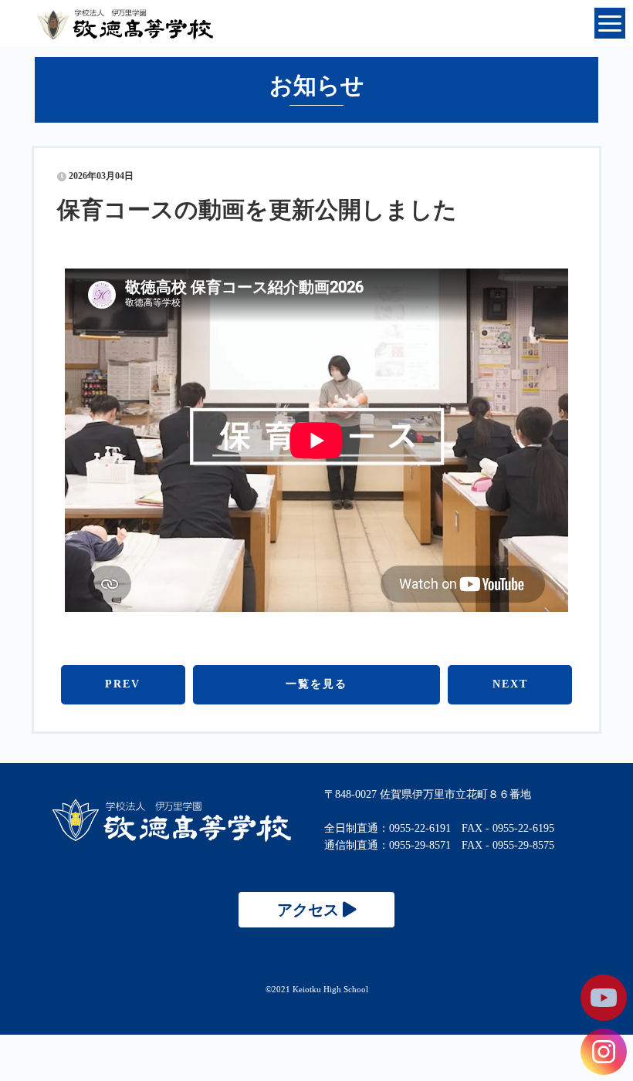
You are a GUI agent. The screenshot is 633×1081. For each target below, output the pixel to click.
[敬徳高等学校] (171, 838)
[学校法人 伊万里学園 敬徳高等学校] (316, 23)
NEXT (510, 684)
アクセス (310, 909)
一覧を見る (316, 684)
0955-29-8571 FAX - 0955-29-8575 (471, 845)
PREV (122, 684)
